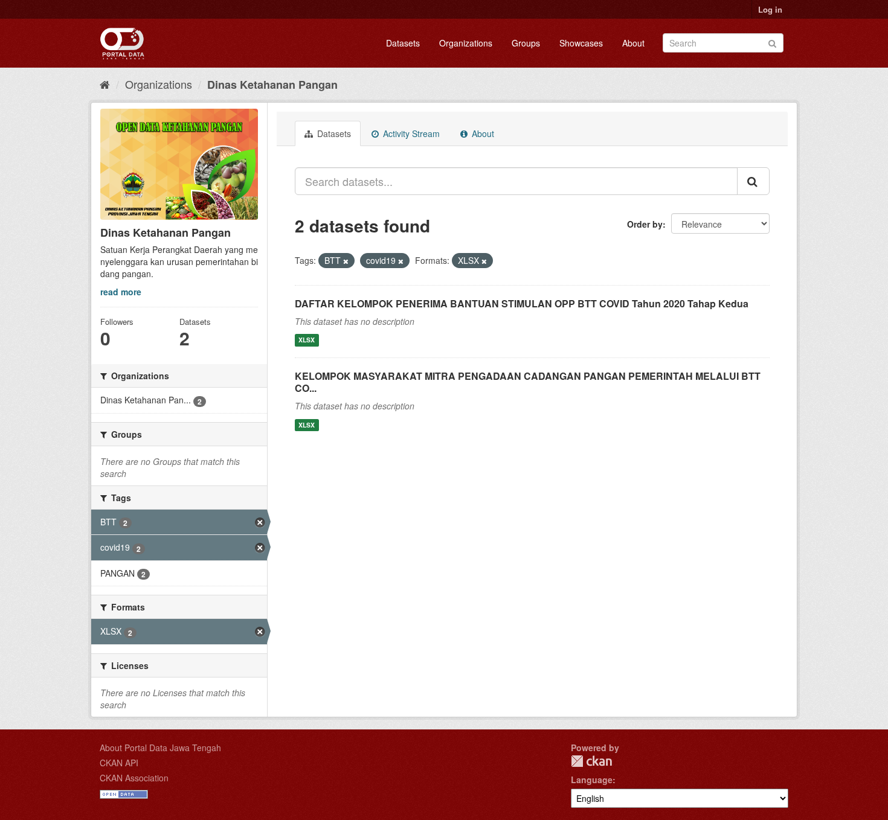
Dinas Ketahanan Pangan (272, 84)
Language (592, 780)
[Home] (105, 84)
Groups (526, 43)
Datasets (403, 43)
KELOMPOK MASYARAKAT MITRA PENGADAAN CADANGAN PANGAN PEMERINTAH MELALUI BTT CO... (528, 382)
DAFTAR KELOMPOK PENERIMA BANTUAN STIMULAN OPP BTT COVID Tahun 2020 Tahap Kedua (521, 303)
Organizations (465, 43)
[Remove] (346, 261)
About (633, 43)
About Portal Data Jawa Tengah (160, 748)
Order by (645, 224)
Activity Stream (410, 133)
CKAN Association (134, 778)
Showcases (581, 43)
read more (120, 292)
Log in (770, 9)
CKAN (591, 761)
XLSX (306, 340)
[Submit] (772, 42)
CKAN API (119, 763)
